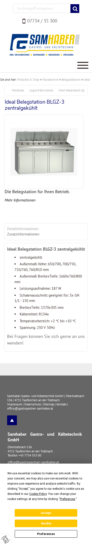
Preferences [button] (67, 499)
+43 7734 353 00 (29, 455)
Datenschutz (32, 404)
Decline (46, 523)
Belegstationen (70, 80)
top (12, 420)
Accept (46, 513)
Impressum (14, 404)
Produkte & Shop (28, 80)
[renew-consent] (5, 539)
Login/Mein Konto (41, 90)
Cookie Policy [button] (38, 494)
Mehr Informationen (20, 200)
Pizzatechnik (50, 80)
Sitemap (48, 404)
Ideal (86, 80)
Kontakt (61, 404)
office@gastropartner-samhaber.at (33, 462)
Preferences (46, 534)
